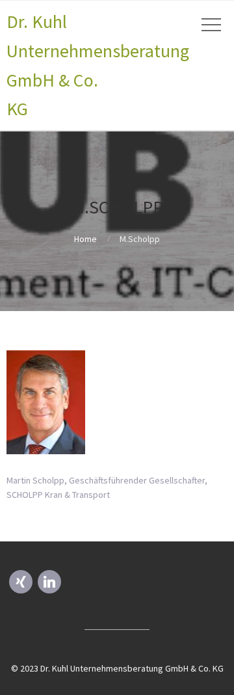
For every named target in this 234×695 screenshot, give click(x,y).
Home (85, 239)
